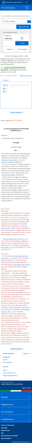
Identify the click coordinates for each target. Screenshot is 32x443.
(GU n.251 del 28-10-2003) (9, 75)
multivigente (23, 49)
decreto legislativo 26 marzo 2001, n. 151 (14, 159)
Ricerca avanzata (23, 27)
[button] (22, 38)
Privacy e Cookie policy (7, 425)
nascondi (6, 80)
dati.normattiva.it (6, 438)
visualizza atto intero (25, 75)
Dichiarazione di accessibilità (9, 436)
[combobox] (16, 21)
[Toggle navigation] (27, 7)
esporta (5, 370)
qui (29, 16)
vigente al (8, 36)
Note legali (4, 428)
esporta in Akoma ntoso (9, 373)
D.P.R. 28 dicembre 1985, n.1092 (14, 227)
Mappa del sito (5, 430)
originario (10, 49)
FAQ (2, 433)
